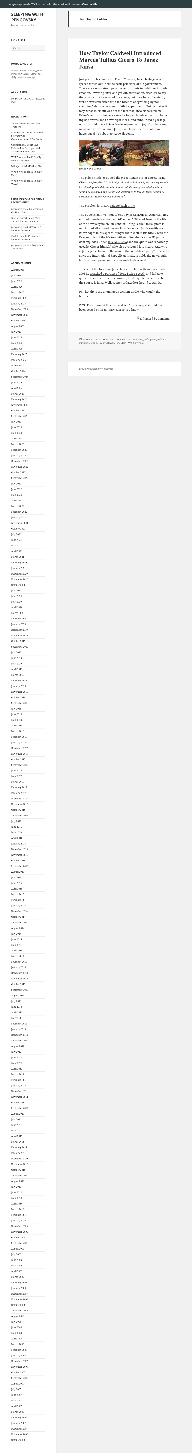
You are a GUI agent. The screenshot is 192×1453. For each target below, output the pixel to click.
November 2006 (19, 1434)
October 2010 (18, 1169)
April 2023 (16, 438)
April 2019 (16, 669)
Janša (146, 339)
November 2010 (19, 1164)
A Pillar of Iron (141, 219)
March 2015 (17, 894)
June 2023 (16, 427)
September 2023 (19, 416)
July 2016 (16, 821)
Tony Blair (120, 342)
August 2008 (17, 1316)
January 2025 (18, 360)
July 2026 (16, 275)
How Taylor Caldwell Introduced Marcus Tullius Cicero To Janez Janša (120, 60)
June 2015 (16, 883)
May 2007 (16, 1400)
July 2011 (16, 1119)
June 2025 (16, 337)
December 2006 (19, 1428)
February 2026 (19, 298)
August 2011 (17, 1113)
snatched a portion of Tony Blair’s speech (117, 273)
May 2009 (16, 1265)
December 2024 (19, 365)
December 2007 (19, 1361)
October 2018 (18, 697)
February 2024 (19, 399)
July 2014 (16, 933)
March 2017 (17, 781)
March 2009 (17, 1276)
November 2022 (19, 466)
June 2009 (16, 1260)
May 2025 (16, 343)
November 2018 (19, 691)
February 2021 (19, 562)
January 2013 (18, 1029)
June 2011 (16, 1125)
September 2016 (19, 815)
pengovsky (16, 209)
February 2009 (19, 1282)
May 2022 (16, 494)
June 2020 (16, 596)
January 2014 (18, 967)
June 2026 (16, 281)
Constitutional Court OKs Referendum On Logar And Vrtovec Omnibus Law (25, 148)
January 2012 (18, 1085)
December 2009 (19, 1226)
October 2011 (18, 1102)
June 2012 (16, 1057)
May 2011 (16, 1130)
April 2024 (16, 388)
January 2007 (18, 1423)
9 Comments (138, 342)
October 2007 (18, 1372)
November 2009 (19, 1231)
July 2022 (16, 483)
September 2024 (19, 376)
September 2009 (19, 1243)
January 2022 (18, 517)
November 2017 (19, 753)
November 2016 (19, 804)
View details (89, 4)
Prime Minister (125, 79)
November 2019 (19, 635)
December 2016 (19, 798)
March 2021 (17, 556)
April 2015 (16, 888)
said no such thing (122, 205)
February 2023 (19, 449)
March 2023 (17, 444)
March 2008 (17, 1344)
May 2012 (16, 1063)
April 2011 (16, 1136)
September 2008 (19, 1310)
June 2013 (16, 1006)
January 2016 (18, 843)
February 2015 (19, 900)
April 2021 (16, 551)
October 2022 (18, 472)
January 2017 (18, 793)
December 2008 (19, 1293)
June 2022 (16, 489)
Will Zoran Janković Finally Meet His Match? (26, 159)
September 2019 (19, 646)
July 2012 (16, 1051)
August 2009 (17, 1248)
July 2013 (16, 1001)
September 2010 (19, 1175)
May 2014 (16, 945)
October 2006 (18, 1440)
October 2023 (18, 410)
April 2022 (16, 500)
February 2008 (19, 1349)
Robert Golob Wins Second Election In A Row (25, 219)
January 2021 (18, 568)
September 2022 (19, 478)
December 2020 (19, 573)
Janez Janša (144, 79)
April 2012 (16, 1068)
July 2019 (16, 652)
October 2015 (18, 860)
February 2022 (19, 511)
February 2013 (19, 1023)
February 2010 (19, 1214)
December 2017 (19, 748)
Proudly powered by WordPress (96, 368)
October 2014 (18, 916)
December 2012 (19, 1034)
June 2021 (16, 540)
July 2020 (16, 590)
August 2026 (17, 269)
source (84, 168)
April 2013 (16, 1012)
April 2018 (16, 725)
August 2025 (17, 326)
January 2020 (18, 624)
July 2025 (16, 331)
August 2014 (17, 928)
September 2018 (19, 703)
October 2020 (18, 585)
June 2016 (16, 826)
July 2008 (16, 1321)
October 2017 (18, 759)
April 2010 (16, 1203)
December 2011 (19, 1091)
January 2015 (18, 905)
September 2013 (19, 989)
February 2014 (19, 961)
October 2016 (18, 809)
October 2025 (18, 320)
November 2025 (19, 314)
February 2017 (19, 787)
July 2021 (16, 534)
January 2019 (18, 686)
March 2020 (17, 613)
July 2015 (16, 877)
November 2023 (19, 405)
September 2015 (19, 866)
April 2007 (16, 1406)
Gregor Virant (135, 339)
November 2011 (19, 1096)
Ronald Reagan (117, 241)
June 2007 (16, 1395)
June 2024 (16, 382)
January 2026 (18, 303)
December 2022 (19, 461)
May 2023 (16, 433)
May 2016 (16, 832)
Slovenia (110, 339)
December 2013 (19, 973)
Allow (176, 4)
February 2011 (19, 1147)
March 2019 (17, 674)
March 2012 (17, 1074)
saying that (96, 182)
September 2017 (19, 765)
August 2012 (17, 1046)
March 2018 (17, 731)
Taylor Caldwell (134, 214)
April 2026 (16, 286)
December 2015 (19, 849)
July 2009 (16, 1254)
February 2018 (19, 736)
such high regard (134, 260)
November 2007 (19, 1366)
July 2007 (16, 1389)
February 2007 (19, 1417)
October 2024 (18, 371)
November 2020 (19, 579)
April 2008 (16, 1338)
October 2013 (18, 984)
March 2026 (17, 292)
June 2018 (16, 714)
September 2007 (19, 1378)
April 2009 (16, 1271)
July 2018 (16, 708)
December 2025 (19, 309)
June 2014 (16, 939)
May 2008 (16, 1333)
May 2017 (16, 776)
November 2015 (19, 854)
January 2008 (18, 1355)
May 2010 (16, 1198)
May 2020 (16, 601)
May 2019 (16, 663)
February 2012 (19, 1080)
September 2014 (19, 922)
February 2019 (19, 680)
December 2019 (19, 629)
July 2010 (16, 1186)
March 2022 (17, 506)
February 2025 (19, 354)
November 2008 (19, 1299)
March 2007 (17, 1411)
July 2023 (16, 421)
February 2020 (19, 618)
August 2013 (17, 995)
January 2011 (18, 1153)
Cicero (83, 182)
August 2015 (17, 871)
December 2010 (19, 1158)
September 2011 (19, 1108)
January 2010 (18, 1220)
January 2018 (18, 742)
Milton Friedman (116, 124)
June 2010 (16, 1192)
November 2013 (19, 978)
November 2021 (19, 523)
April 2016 (16, 838)
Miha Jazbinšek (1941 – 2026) (26, 166)
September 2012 (19, 1040)
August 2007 (17, 1383)
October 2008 (18, 1305)
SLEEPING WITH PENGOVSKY (27, 17)
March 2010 (17, 1209)
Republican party (141, 251)
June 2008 (16, 1327)
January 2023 (18, 455)
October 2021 (18, 528)
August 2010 (17, 1181)
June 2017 (16, 770)
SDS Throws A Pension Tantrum (26, 228)
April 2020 (16, 607)
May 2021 (16, 545)
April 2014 (16, 950)
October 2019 (18, 641)
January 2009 (18, 1288)
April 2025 (16, 348)
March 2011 (17, 1141)
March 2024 (17, 393)
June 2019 (16, 658)
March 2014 (17, 956)
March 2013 (17, 1018)
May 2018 (16, 720)
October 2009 (18, 1237)
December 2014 (19, 911)
